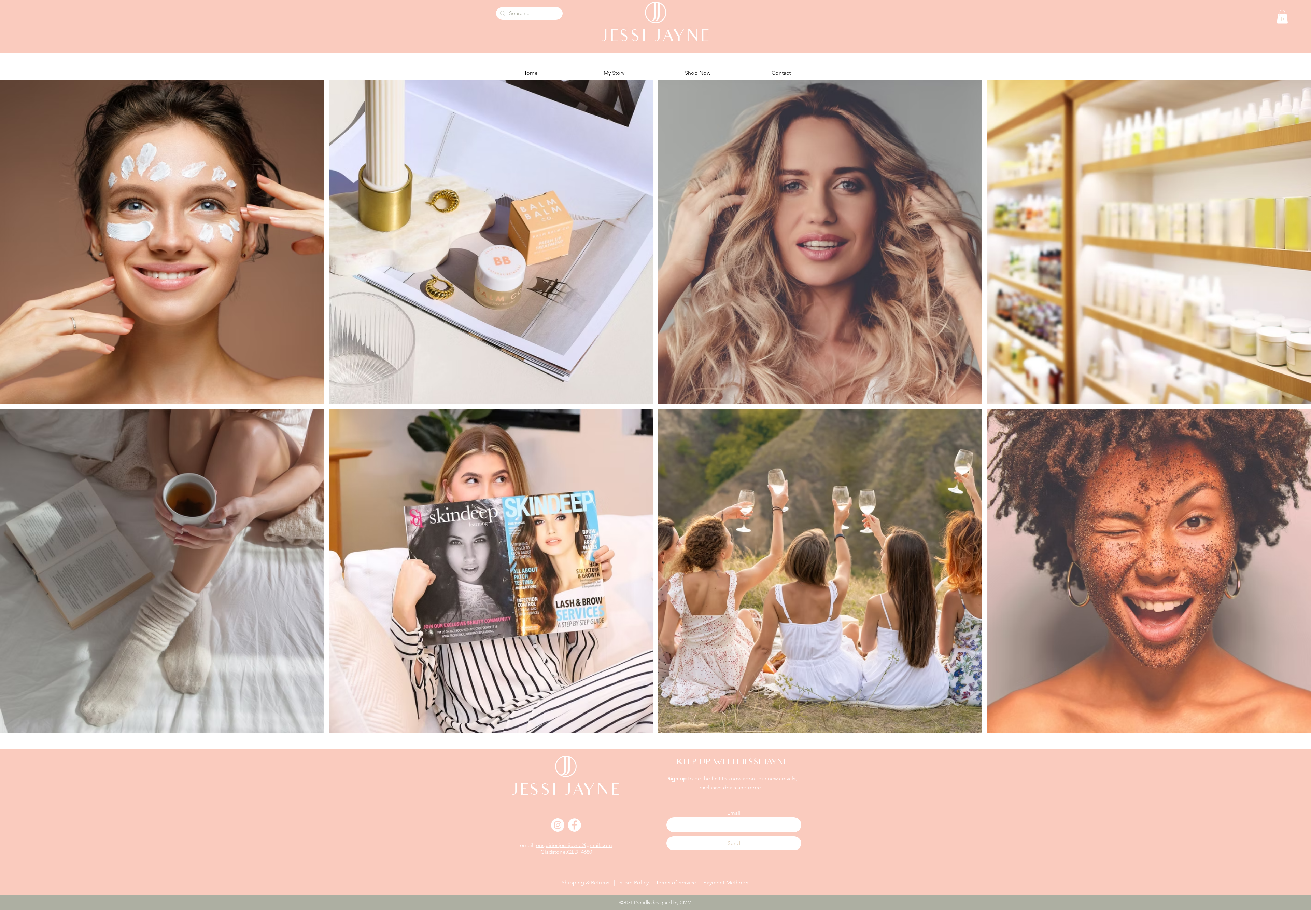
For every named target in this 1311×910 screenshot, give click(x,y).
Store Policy (634, 882)
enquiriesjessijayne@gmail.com (574, 845)
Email (734, 813)
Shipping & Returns (585, 882)
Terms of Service (676, 882)
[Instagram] (557, 825)
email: (528, 845)
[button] (1282, 17)
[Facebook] (574, 825)
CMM (685, 902)
